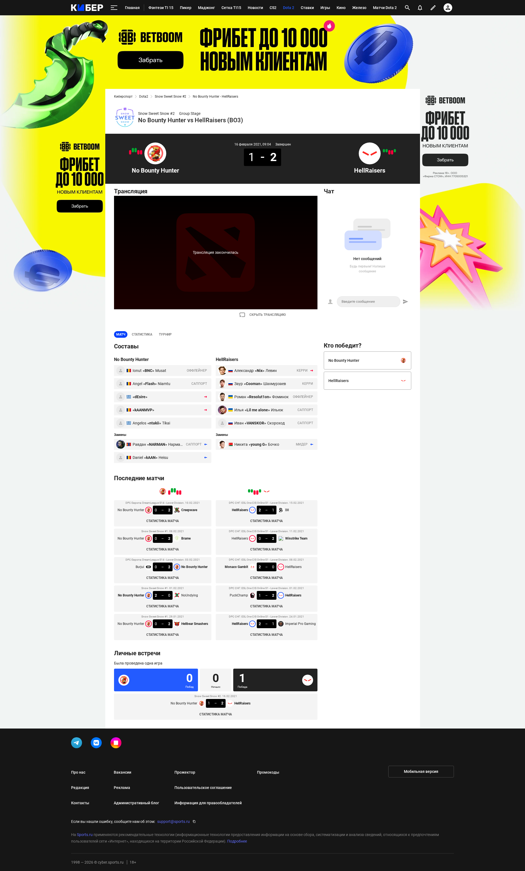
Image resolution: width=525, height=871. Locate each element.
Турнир (165, 334)
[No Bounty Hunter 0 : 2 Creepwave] (141, 152)
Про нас (78, 772)
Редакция (80, 787)
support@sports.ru (173, 821)
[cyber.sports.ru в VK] (97, 743)
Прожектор (184, 772)
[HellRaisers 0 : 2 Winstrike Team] (392, 152)
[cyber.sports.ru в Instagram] (117, 743)
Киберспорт (123, 96)
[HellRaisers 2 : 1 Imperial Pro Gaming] (384, 150)
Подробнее (237, 841)
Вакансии (122, 772)
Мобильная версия (421, 771)
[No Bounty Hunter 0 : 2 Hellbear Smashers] (130, 152)
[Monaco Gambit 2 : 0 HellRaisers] (389, 152)
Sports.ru (85, 834)
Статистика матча (162, 521)
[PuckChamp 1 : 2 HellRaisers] (387, 150)
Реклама (122, 787)
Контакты (80, 803)
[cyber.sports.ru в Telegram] (77, 743)
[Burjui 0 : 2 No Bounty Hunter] (136, 150)
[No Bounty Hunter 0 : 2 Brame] (138, 152)
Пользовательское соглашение (203, 787)
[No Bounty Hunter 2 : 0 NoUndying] (133, 150)
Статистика (142, 334)
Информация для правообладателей (208, 803)
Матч (120, 334)
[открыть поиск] (407, 7)
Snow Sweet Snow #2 (170, 96)
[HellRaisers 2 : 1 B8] (395, 150)
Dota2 (143, 96)
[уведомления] (420, 7)
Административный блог (136, 803)
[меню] (114, 7)
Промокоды (268, 772)
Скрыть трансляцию (267, 315)
